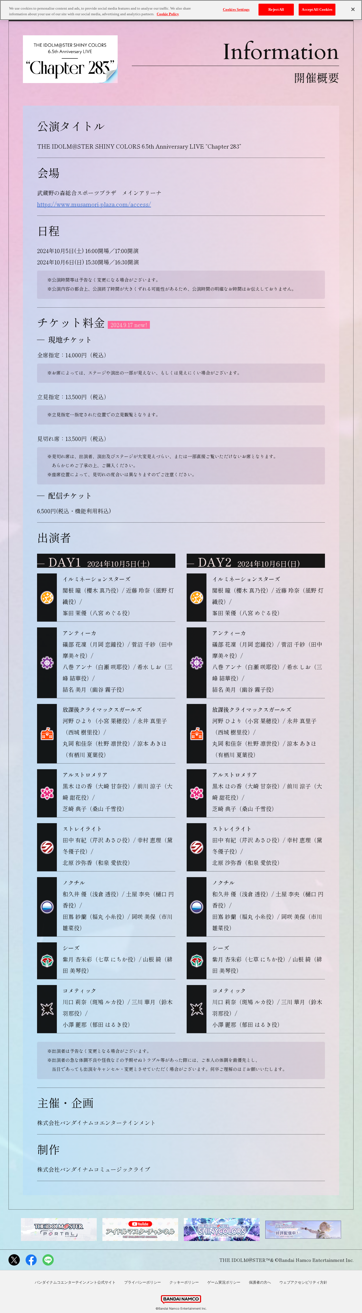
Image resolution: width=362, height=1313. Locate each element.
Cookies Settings (236, 9)
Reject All (276, 9)
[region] (181, 10)
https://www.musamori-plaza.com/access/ (94, 204)
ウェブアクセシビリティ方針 (303, 1282)
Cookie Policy (168, 14)
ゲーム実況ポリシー (223, 1282)
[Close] (353, 9)
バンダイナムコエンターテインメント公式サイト (75, 1282)
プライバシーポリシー (142, 1282)
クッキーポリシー (184, 1282)
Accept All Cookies (317, 9)
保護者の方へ (260, 1282)
